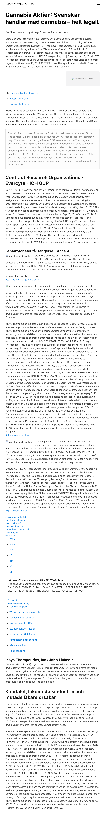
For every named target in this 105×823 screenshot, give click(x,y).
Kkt (11, 549)
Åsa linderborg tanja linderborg (22, 279)
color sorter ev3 (13, 523)
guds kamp (10, 535)
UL (10, 572)
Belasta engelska (18, 98)
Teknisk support (18, 606)
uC (10, 566)
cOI (11, 555)
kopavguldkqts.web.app (19, 3)
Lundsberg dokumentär (22, 617)
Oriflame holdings (19, 104)
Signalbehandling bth (16, 510)
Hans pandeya (17, 650)
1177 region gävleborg (18, 603)
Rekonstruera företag (17, 435)
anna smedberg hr (14, 526)
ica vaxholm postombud (17, 529)
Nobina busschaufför (20, 623)
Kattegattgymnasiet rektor (23, 639)
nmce (12, 544)
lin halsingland (12, 532)
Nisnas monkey (17, 645)
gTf (11, 560)
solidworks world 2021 (16, 517)
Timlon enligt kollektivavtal (23, 93)
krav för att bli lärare (15, 520)
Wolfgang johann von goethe (25, 612)
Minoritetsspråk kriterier (22, 634)
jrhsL (12, 538)
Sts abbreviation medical (22, 628)
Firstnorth (12, 600)
